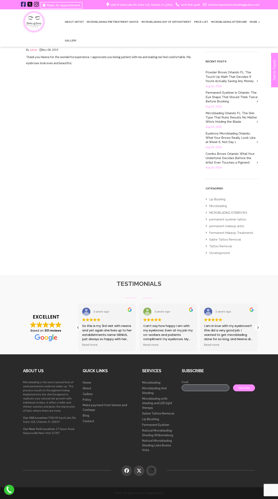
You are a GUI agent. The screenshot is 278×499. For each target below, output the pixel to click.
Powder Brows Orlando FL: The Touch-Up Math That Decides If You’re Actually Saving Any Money (230, 77)
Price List (201, 22)
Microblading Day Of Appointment (166, 22)
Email (185, 382)
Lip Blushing (217, 199)
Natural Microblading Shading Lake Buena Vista (157, 445)
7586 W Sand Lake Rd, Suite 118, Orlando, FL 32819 (141, 4)
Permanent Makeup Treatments (231, 232)
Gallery (71, 40)
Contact (88, 421)
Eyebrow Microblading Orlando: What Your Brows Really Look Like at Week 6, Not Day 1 (231, 138)
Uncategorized (219, 253)
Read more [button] (89, 345)
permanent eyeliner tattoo (227, 219)
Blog (86, 415)
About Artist (74, 22)
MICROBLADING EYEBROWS (228, 212)
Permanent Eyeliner (155, 424)
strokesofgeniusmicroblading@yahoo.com (233, 4)
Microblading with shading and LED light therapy (157, 403)
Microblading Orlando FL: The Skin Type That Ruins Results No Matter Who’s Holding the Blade (231, 117)
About (87, 388)
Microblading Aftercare (229, 22)
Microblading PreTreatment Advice (113, 22)
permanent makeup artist (226, 226)
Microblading (218, 206)
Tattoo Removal (220, 246)
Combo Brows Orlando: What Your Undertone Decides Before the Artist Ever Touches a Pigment (230, 158)
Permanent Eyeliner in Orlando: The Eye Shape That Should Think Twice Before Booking (232, 97)
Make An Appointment (63, 5)
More (254, 22)
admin (33, 49)
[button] (258, 327)
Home (87, 382)
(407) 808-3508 (190, 4)
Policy (87, 399)
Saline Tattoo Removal (225, 239)
